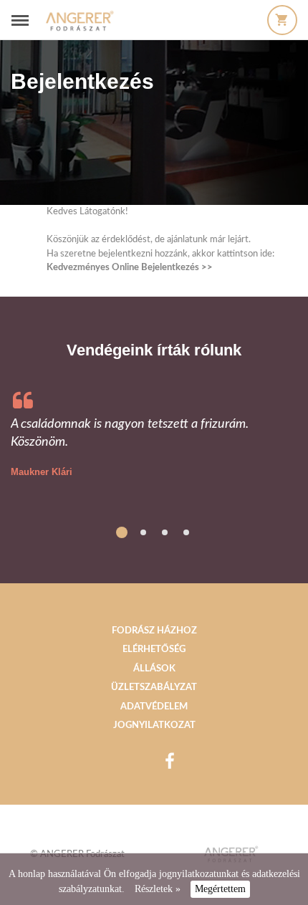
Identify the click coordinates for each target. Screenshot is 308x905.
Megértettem (220, 889)
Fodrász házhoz (154, 631)
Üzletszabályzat (154, 687)
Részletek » (158, 889)
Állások (154, 669)
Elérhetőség (154, 649)
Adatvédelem (154, 707)
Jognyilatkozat (154, 725)
